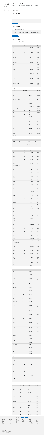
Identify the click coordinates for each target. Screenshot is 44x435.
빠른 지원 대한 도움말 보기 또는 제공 (7, 11)
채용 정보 (36, 420)
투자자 (36, 424)
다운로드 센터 (10, 421)
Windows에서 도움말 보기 (16, 36)
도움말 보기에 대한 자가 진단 (7, 7)
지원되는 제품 (5, 6)
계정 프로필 (10, 420)
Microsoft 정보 (37, 421)
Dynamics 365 (23, 423)
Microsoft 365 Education (17, 423)
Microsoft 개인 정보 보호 (37, 423)
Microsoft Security (23, 421)
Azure (22, 422)
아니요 (26, 417)
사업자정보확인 (8, 432)
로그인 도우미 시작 (15, 23)
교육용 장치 (17, 421)
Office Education (17, 424)
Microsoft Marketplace (30, 424)
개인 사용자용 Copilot (3, 423)
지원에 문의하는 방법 (6, 4)
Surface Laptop (3, 421)
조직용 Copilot (3, 422)
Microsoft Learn (30, 421)
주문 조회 (10, 424)
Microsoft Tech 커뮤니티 (31, 423)
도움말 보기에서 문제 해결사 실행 (7, 9)
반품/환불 (10, 423)
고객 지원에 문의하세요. (6, 3)
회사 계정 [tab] (17, 10)
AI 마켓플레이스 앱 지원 (31, 422)
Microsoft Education (17, 420)
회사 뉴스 (36, 422)
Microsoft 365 (3, 424)
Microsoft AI (23, 420)
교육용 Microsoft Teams (17, 422)
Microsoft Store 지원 (10, 422)
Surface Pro (3, 420)
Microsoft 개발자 (30, 420)
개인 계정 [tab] (14, 10)
